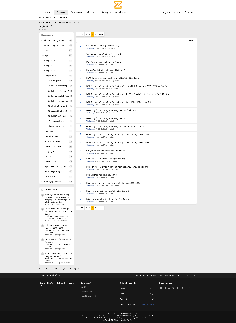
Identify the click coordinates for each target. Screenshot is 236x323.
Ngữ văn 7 (50, 65)
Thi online (77, 12)
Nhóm (92, 12)
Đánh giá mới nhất (49, 17)
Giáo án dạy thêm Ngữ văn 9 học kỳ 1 (103, 45)
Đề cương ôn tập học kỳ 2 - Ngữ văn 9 (103, 62)
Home (47, 12)
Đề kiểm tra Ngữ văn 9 (57, 106)
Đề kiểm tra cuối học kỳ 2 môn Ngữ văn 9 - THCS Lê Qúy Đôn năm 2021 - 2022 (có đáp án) (127, 94)
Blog (106, 12)
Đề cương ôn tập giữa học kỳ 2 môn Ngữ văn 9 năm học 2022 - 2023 (117, 134)
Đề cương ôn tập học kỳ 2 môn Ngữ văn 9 (105, 118)
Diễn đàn (122, 12)
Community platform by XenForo (118, 314)
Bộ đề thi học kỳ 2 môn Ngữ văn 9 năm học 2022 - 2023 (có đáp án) (58, 211)
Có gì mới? (86, 283)
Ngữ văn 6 (50, 60)
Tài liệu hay (50, 189)
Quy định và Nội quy (150, 275)
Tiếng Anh (49, 131)
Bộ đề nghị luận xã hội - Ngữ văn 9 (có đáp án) (107, 191)
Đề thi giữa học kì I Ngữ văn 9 (59, 86)
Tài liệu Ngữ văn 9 (55, 80)
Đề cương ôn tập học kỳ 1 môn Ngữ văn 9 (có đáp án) (111, 110)
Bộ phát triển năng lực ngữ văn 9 (101, 174)
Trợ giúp (179, 275)
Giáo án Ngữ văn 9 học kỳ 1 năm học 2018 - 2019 (57, 226)
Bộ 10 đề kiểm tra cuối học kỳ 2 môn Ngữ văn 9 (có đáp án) (113, 78)
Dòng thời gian (86, 291)
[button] (52, 12)
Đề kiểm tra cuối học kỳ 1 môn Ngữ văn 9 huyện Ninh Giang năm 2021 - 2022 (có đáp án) (127, 86)
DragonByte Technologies (139, 316)
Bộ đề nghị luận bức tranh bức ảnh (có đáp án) (107, 199)
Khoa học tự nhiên (52, 141)
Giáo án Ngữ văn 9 (56, 126)
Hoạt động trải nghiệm (54, 171)
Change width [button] (45, 275)
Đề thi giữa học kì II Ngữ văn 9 (59, 96)
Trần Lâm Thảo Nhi (148, 304)
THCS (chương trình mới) (53, 45)
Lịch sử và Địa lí (51, 136)
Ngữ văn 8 (50, 70)
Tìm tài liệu (64, 17)
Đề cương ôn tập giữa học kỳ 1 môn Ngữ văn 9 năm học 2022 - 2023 (117, 142)
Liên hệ (139, 275)
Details (151, 316)
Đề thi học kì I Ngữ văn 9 (58, 91)
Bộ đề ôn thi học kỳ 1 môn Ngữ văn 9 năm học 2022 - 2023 (113, 183)
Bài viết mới (85, 287)
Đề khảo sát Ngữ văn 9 (57, 111)
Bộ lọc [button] (191, 40)
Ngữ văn (48, 55)
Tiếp (100, 34)
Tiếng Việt (58, 275)
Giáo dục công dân (53, 146)
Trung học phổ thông (52, 181)
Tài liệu (62, 12)
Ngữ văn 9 (51, 75)
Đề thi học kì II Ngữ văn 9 (58, 101)
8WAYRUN (130, 320)
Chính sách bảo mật (167, 275)
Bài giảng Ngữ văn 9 (56, 121)
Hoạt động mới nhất (88, 296)
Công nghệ (49, 151)
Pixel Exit (97, 318)
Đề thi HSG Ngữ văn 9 (57, 116)
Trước (81, 34)
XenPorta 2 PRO (108, 320)
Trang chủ (188, 275)
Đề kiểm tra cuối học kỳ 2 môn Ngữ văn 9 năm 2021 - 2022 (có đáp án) (118, 102)
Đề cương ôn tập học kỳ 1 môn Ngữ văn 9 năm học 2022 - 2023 (115, 126)
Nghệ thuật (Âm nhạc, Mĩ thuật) (57, 166)
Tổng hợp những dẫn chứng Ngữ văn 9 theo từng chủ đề (57, 195)
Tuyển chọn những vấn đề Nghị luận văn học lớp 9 (58, 254)
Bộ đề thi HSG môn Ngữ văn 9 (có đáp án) (105, 158)
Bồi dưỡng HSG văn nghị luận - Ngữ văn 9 (105, 70)
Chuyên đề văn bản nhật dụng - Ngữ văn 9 (105, 150)
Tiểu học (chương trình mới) (55, 40)
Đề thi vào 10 (50, 176)
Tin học (48, 156)
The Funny (90, 48)
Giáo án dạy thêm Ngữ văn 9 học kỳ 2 (103, 54)
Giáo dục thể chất (52, 161)
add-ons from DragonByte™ (111, 316)
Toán (47, 50)
